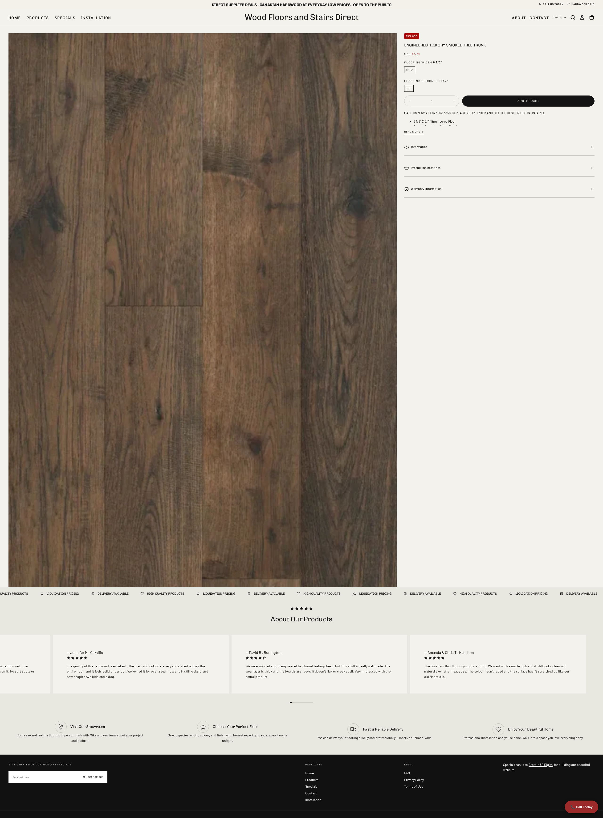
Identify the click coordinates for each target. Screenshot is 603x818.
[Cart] (592, 17)
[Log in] (582, 17)
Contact (311, 793)
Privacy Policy (414, 780)
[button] (573, 17)
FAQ (407, 773)
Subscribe (93, 777)
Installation (96, 18)
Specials (65, 18)
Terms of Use (413, 786)
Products (38, 18)
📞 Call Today (581, 807)
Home (14, 18)
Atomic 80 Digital (541, 765)
